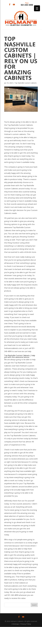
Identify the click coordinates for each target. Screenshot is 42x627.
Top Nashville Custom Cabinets (26, 83)
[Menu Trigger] (37, 8)
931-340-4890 (27, 4)
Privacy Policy (25, 624)
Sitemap (15, 624)
